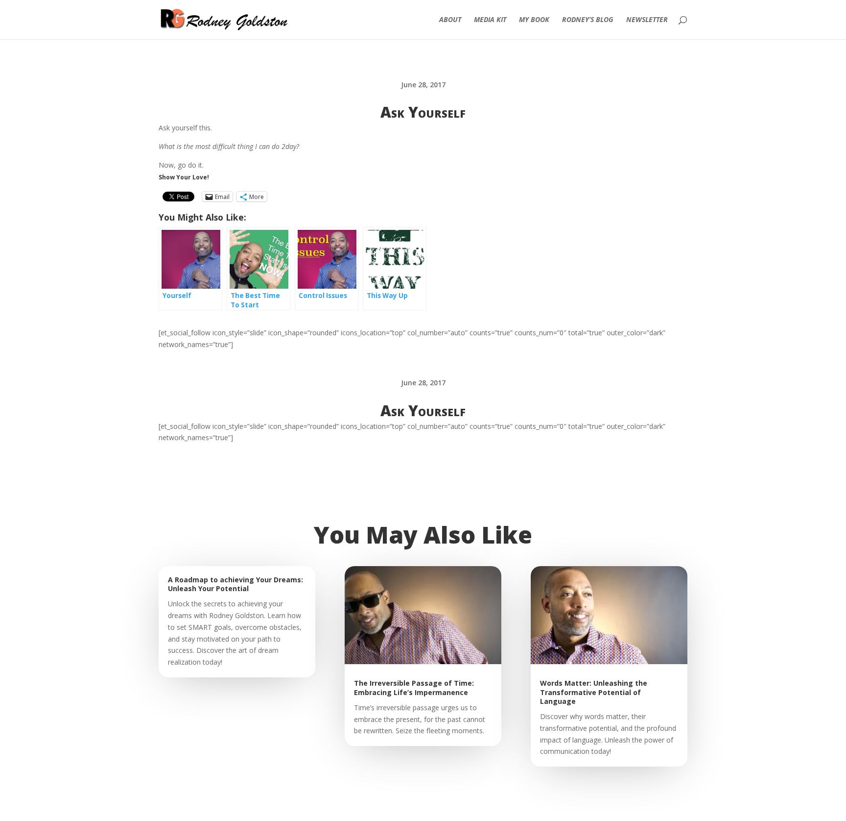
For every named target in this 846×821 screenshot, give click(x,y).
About (450, 20)
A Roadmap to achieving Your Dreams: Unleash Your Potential (235, 584)
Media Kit (490, 20)
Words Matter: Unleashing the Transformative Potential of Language (593, 691)
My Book (534, 20)
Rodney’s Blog (587, 20)
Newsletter (647, 20)
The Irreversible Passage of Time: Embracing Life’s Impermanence (414, 687)
